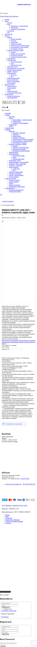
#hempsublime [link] (6, 342)
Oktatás (15, 441)
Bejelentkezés (4, 9)
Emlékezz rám (8, 609)
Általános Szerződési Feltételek (14, 521)
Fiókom (4, 107)
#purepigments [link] (14, 340)
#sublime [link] (21, 342)
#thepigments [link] (5, 340)
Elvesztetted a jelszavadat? (8, 611)
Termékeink (8, 518)
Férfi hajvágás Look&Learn (13, 484)
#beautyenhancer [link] (29, 342)
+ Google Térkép (24, 478)
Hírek (7, 516)
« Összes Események (8, 201)
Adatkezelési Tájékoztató (12, 520)
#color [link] (20, 340)
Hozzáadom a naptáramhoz (14, 424)
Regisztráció (4, 617)
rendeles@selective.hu (23, 4)
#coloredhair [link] (32, 340)
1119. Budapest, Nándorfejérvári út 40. (14, 505)
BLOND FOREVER (29, 484)
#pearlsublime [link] (14, 342)
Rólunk (7, 515)
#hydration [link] (25, 340)
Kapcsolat (8, 523)
